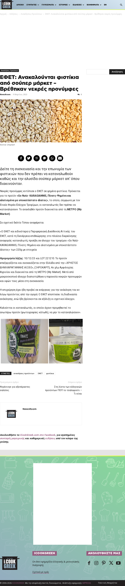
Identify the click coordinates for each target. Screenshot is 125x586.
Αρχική (20, 5)
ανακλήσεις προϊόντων (24, 373)
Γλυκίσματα (48, 5)
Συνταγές (32, 5)
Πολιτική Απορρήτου (107, 583)
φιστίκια (50, 373)
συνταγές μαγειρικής (12, 438)
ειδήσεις (50, 438)
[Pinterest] (103, 563)
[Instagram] (96, 563)
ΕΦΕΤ (40, 373)
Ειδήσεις (77, 5)
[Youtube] (118, 563)
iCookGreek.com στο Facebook (37, 434)
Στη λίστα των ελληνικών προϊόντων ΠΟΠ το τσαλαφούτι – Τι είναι (63, 390)
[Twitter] (111, 563)
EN (105, 5)
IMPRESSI (86, 583)
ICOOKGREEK (18, 583)
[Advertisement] (62, 40)
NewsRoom (5, 94)
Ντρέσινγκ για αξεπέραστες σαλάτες (15, 388)
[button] (121, 5)
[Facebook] (89, 563)
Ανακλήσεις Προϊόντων (31, 14)
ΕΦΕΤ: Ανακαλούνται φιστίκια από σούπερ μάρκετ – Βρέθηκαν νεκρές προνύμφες (39, 83)
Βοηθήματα (93, 5)
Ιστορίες (63, 5)
